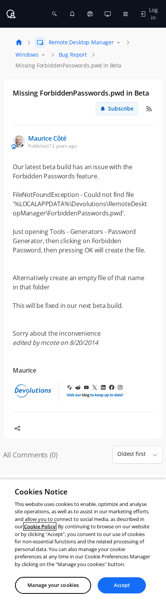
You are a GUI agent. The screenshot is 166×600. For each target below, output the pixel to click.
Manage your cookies (53, 585)
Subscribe (121, 108)
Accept (122, 585)
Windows (27, 54)
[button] (152, 454)
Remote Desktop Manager (81, 42)
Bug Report (73, 54)
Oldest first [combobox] (131, 453)
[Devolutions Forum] (10, 13)
